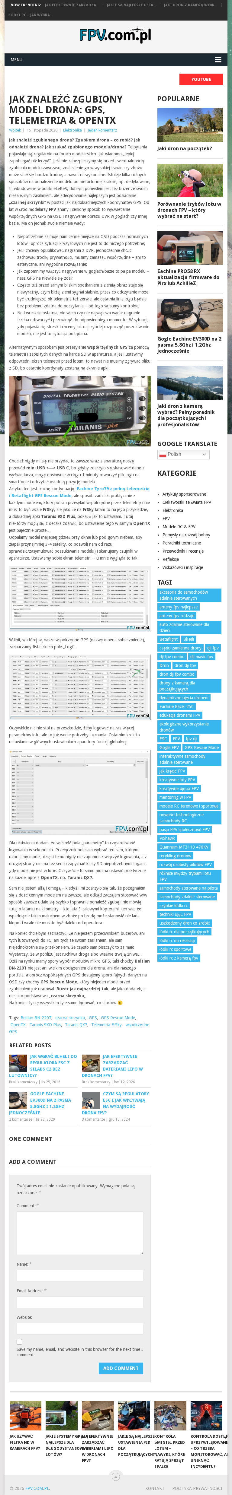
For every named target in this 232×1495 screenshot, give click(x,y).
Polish (173, 454)
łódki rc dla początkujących (184, 931)
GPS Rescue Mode (118, 1017)
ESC (163, 738)
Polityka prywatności (197, 1488)
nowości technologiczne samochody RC (182, 817)
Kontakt (155, 1488)
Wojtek (15, 130)
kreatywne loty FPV (177, 779)
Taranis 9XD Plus (45, 1024)
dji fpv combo (172, 656)
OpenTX (18, 1024)
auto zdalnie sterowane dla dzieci (184, 627)
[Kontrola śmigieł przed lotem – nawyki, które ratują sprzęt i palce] (170, 1415)
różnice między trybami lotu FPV (185, 876)
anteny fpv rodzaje (177, 615)
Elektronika (72, 130)
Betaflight (169, 639)
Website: (24, 1317)
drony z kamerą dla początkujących (177, 686)
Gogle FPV (169, 747)
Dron (164, 665)
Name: (24, 1264)
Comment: (27, 1205)
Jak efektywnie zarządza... (72, 5)
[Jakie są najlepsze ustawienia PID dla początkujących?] (134, 1415)
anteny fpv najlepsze (179, 607)
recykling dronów (175, 855)
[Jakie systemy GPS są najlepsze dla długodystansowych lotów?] (62, 1415)
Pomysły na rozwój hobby (186, 534)
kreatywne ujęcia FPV (179, 788)
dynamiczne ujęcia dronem (184, 697)
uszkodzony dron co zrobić (185, 923)
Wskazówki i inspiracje (183, 567)
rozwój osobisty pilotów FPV (186, 864)
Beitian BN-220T (36, 1017)
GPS (93, 1017)
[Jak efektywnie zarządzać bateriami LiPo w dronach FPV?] (98, 1415)
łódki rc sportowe (175, 949)
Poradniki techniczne (182, 543)
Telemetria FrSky (106, 1024)
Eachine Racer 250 (177, 706)
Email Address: (31, 1290)
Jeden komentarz (102, 130)
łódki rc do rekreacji (177, 940)
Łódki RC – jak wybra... (30, 15)
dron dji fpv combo (177, 674)
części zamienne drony (180, 648)
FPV (166, 518)
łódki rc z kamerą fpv (179, 958)
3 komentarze (93, 1119)
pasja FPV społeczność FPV (185, 829)
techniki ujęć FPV (175, 914)
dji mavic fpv (201, 656)
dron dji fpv (185, 665)
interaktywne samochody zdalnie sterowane (182, 759)
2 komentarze (20, 1119)
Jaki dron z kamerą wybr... (190, 5)
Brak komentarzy (23, 1082)
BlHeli (188, 639)
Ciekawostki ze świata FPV (187, 502)
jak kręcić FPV (172, 771)
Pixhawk (167, 838)
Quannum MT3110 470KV (184, 847)
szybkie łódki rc (174, 905)
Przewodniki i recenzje (183, 551)
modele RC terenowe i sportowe (189, 806)
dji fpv (213, 648)
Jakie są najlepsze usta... (131, 5)
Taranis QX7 (76, 1024)
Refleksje (171, 559)
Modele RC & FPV (179, 526)
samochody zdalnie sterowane (187, 896)
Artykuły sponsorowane (184, 494)
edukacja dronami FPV (180, 715)
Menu (16, 59)
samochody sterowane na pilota (189, 888)
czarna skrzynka (70, 1017)
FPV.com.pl (37, 1488)
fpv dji (191, 738)
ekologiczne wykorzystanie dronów (184, 727)
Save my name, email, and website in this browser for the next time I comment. (80, 1352)
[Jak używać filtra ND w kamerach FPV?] (26, 1415)
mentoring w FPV (175, 797)
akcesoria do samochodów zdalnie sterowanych (184, 595)
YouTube (201, 79)
